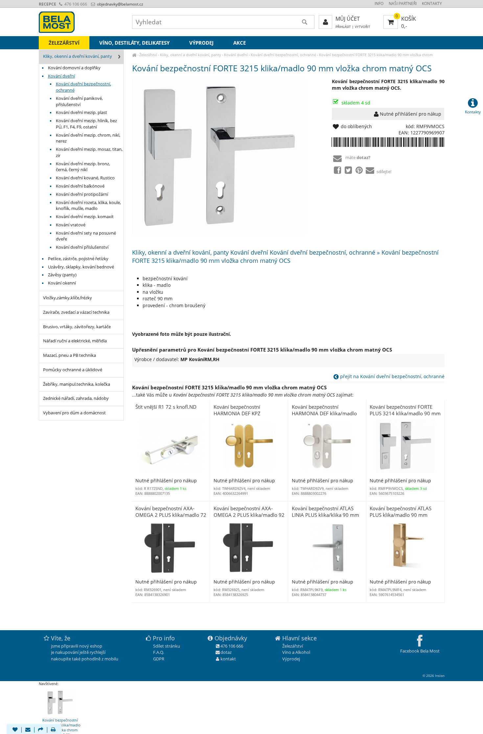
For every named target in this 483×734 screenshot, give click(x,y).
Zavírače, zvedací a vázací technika (76, 312)
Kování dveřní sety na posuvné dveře (86, 236)
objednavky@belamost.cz (119, 4)
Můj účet (347, 18)
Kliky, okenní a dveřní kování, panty (190, 54)
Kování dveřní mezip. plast (81, 112)
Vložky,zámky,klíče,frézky (67, 298)
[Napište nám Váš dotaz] (28, 730)
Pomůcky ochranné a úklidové (72, 370)
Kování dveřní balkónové (80, 186)
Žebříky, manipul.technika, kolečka (76, 384)
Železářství (148, 54)
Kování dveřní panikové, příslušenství (79, 101)
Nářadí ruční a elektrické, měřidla (75, 341)
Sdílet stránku (166, 646)
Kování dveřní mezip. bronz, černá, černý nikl (83, 167)
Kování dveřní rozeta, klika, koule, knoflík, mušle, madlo (88, 206)
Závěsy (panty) (62, 275)
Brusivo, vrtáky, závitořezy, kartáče (77, 327)
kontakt (228, 659)
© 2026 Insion (434, 675)
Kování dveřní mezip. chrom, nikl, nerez (88, 138)
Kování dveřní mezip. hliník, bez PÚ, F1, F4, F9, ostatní (86, 124)
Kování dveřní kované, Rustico (85, 178)
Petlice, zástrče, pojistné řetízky (78, 259)
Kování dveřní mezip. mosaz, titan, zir (89, 152)
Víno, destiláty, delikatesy (134, 42)
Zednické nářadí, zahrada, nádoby (76, 398)
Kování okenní (62, 283)
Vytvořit (362, 27)
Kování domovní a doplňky (74, 68)
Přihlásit (343, 27)
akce (239, 42)
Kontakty (432, 3)
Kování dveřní (236, 54)
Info (379, 3)
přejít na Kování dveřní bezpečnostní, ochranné (392, 376)
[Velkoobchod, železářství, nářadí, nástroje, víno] (134, 54)
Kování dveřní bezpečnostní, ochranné (283, 54)
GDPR (158, 659)
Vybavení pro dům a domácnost (74, 413)
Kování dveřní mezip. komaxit (85, 216)
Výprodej (201, 42)
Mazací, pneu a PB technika (69, 355)
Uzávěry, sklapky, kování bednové (81, 267)
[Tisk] (53, 730)
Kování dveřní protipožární (82, 194)
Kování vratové (70, 225)
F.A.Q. (158, 652)
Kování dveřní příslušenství (82, 247)
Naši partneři (403, 3)
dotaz (226, 652)
